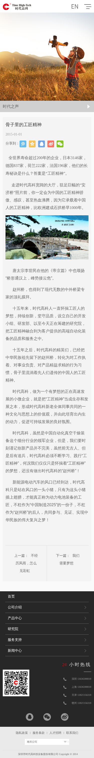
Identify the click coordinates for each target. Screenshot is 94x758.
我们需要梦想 (69, 559)
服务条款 (39, 733)
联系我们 (72, 733)
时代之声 (11, 106)
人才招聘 (55, 733)
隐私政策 (22, 733)
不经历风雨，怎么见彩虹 (27, 563)
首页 (11, 596)
